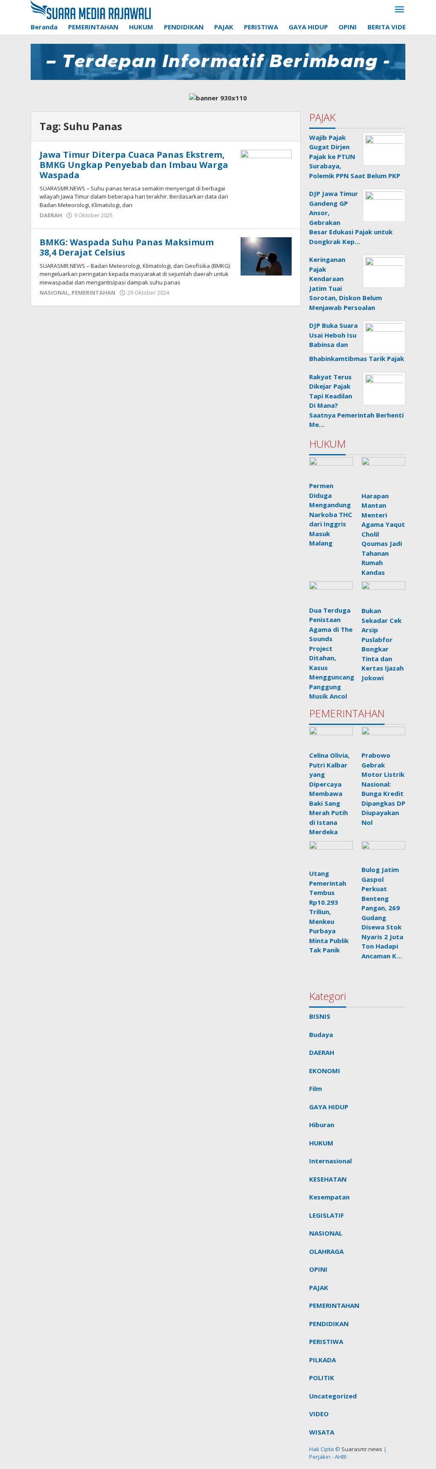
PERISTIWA (326, 1341)
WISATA (321, 1432)
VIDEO (319, 1413)
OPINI (318, 1269)
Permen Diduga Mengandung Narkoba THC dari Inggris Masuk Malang (330, 514)
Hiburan (321, 1124)
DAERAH (51, 215)
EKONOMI (324, 1070)
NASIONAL (54, 292)
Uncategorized (333, 1396)
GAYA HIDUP (328, 1106)
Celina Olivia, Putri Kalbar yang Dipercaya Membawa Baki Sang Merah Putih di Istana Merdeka (329, 793)
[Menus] (399, 9)
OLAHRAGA (326, 1251)
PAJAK (318, 1287)
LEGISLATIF (326, 1215)
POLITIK (321, 1377)
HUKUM (321, 1143)
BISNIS (319, 1016)
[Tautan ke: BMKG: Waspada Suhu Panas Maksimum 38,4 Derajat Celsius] (266, 255)
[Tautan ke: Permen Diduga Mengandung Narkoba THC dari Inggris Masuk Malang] (331, 468)
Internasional (330, 1160)
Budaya (321, 1034)
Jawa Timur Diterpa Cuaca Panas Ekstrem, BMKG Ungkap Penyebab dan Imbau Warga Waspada (134, 165)
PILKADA (322, 1359)
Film (315, 1088)
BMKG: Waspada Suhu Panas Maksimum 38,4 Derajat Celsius (127, 247)
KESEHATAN (328, 1179)
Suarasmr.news (361, 1449)
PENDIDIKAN (329, 1323)
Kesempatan (329, 1197)
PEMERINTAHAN (93, 292)
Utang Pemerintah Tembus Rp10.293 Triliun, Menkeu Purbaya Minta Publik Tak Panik (329, 911)
